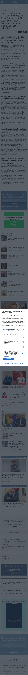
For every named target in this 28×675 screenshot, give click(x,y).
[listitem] (14, 334)
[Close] (25, 311)
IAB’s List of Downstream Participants (15, 330)
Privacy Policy (21, 363)
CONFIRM (8, 358)
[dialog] (14, 337)
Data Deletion (6, 363)
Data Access (14, 363)
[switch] (23, 337)
